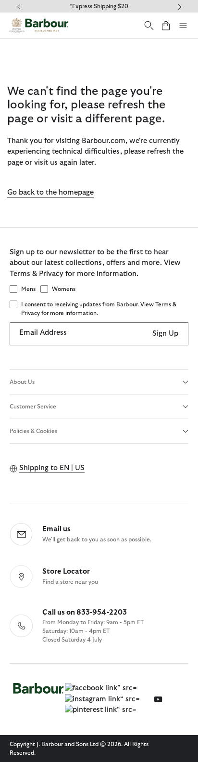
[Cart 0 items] (166, 25)
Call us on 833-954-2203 (84, 612)
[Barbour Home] (38, 25)
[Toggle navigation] (183, 25)
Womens (63, 289)
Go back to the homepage (50, 192)
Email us (56, 529)
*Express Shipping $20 (99, 6)
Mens (28, 289)
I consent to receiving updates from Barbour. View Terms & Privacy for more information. (98, 309)
